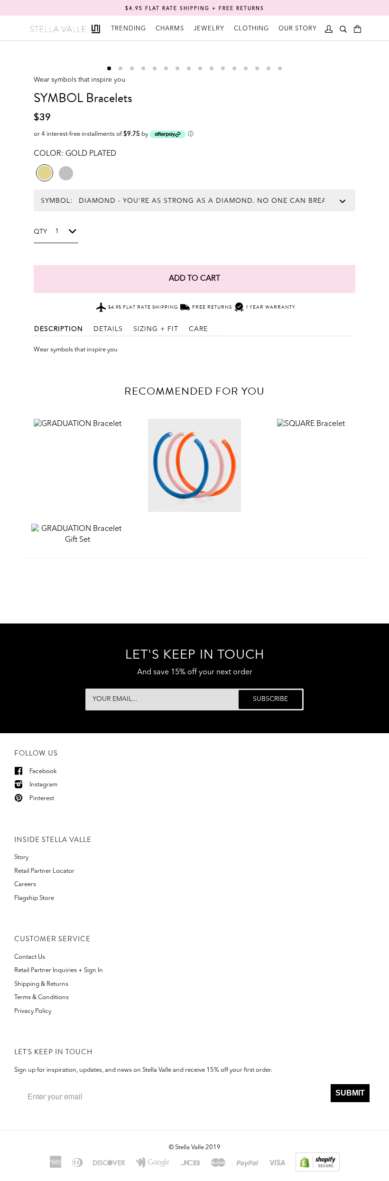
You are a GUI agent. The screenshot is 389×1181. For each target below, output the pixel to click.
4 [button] (143, 68)
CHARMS (170, 29)
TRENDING (128, 29)
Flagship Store (34, 898)
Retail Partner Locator (44, 871)
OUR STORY (297, 29)
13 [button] (246, 68)
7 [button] (177, 68)
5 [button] (155, 68)
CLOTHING (251, 29)
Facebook (43, 771)
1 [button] (109, 68)
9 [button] (200, 68)
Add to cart (194, 279)
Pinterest (41, 798)
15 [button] (268, 68)
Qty (40, 231)
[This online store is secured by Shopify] (318, 1161)
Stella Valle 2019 (198, 1147)
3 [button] (132, 68)
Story (21, 857)
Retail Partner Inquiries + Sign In (58, 970)
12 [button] (234, 68)
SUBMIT (350, 1093)
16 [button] (280, 68)
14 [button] (257, 68)
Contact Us (29, 957)
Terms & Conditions (41, 997)
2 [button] (120, 68)
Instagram (43, 785)
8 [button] (189, 68)
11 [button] (223, 68)
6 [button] (166, 68)
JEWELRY (209, 29)
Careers (25, 884)
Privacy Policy (32, 1011)
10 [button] (211, 68)
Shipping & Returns (41, 984)
